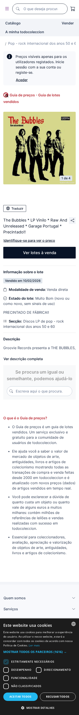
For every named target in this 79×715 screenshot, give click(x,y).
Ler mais (34, 645)
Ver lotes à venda (39, 252)
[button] (39, 651)
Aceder (22, 80)
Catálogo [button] (13, 23)
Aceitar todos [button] (20, 696)
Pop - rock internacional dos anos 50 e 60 (43, 43)
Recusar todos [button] (57, 696)
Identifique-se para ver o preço (29, 240)
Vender (68, 23)
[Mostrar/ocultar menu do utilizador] (6, 9)
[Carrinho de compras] (72, 9)
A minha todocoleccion (24, 32)
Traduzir (17, 208)
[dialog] (39, 666)
